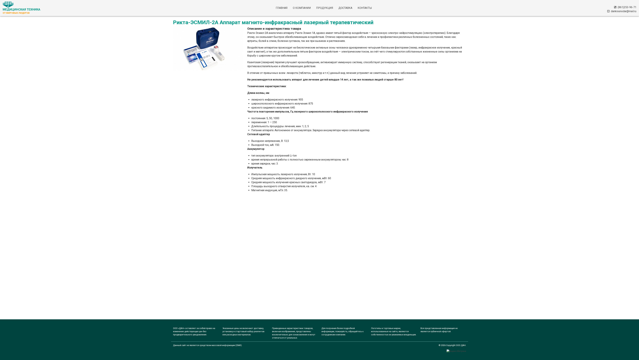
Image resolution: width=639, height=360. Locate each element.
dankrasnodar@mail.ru (623, 11)
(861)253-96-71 (627, 7)
